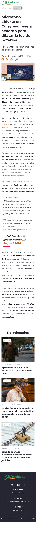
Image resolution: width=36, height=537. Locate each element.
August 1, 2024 (12, 243)
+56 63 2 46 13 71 (18, 510)
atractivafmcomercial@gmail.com (18, 501)
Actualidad (7, 340)
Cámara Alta (7, 134)
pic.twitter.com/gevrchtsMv (15, 229)
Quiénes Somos (18, 493)
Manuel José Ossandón (23, 169)
